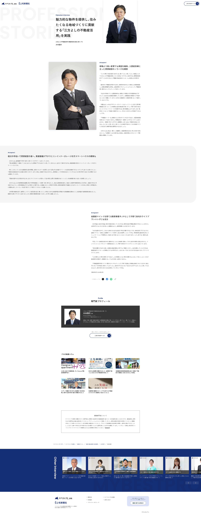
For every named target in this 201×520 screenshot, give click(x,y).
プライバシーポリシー (93, 502)
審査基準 (107, 427)
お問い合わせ (107, 500)
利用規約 (90, 500)
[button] (188, 482)
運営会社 (90, 497)
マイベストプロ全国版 (109, 497)
